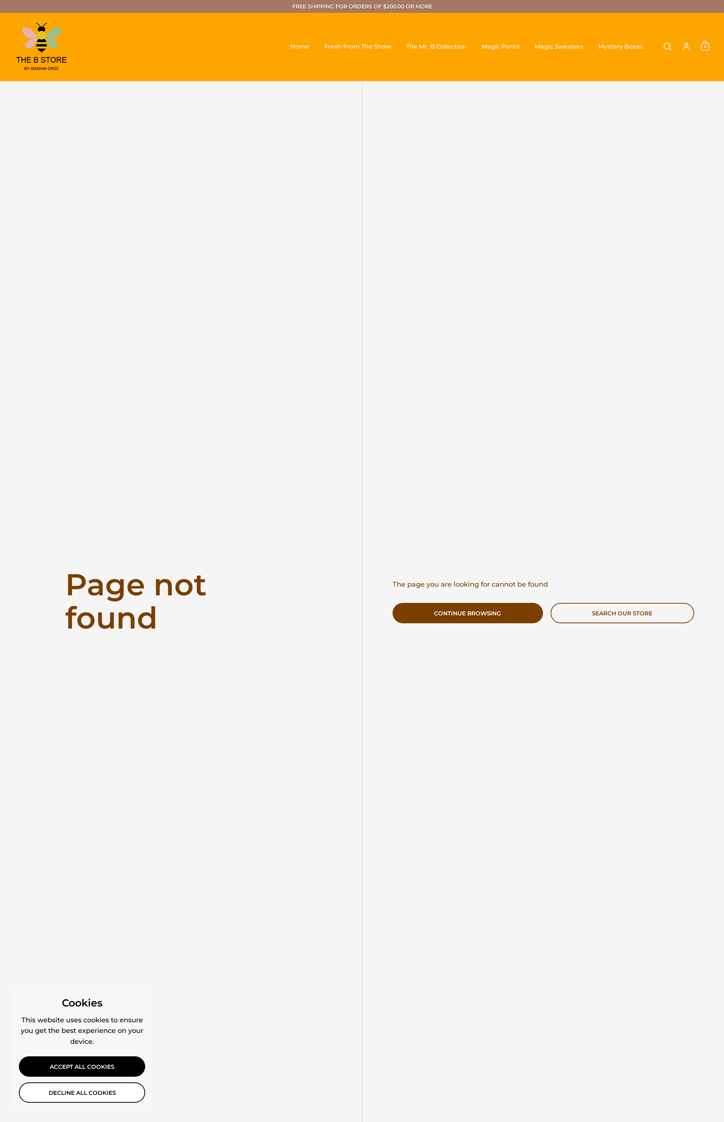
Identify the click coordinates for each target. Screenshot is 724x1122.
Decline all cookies (82, 1093)
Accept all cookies (82, 1066)
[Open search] (668, 47)
